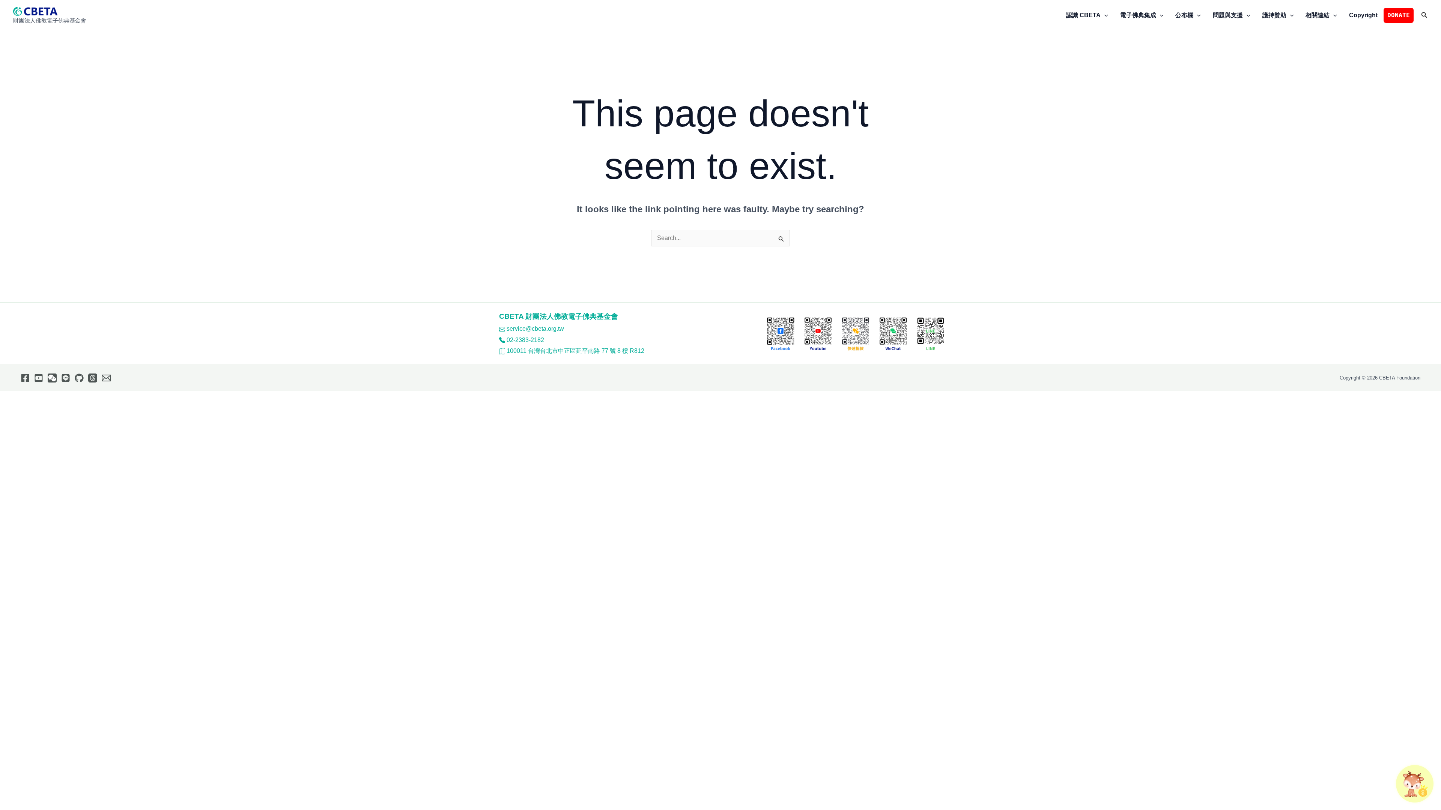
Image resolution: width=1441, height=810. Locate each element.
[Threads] (92, 378)
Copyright (1363, 15)
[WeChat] (52, 378)
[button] (1104, 15)
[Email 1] (106, 378)
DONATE (1398, 15)
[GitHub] (79, 378)
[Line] (65, 378)
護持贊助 (1274, 15)
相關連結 (1318, 15)
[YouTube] (38, 378)
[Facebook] (25, 378)
